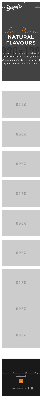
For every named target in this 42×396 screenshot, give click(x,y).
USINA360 (21, 376)
